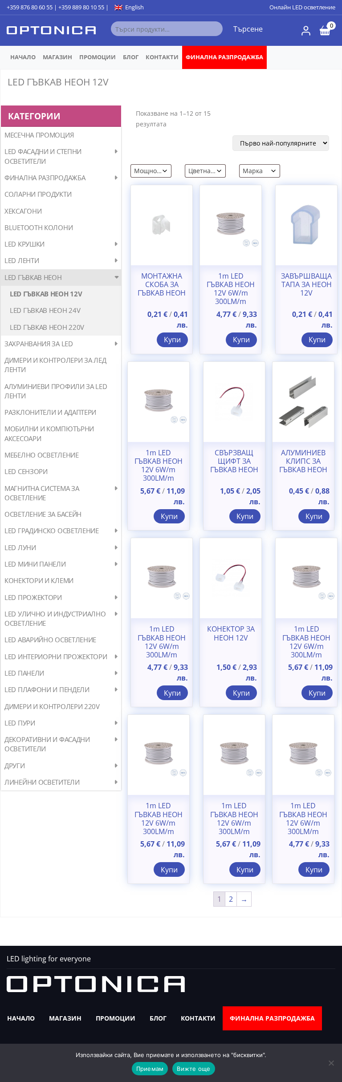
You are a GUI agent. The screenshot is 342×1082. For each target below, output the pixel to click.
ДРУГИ (14, 765)
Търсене (248, 29)
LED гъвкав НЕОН (33, 277)
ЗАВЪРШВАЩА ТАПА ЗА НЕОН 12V (306, 285)
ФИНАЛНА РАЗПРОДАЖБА (224, 57)
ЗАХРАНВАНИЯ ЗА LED (38, 343)
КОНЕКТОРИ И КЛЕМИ (38, 580)
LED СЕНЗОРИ (26, 471)
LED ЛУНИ (20, 547)
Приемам (150, 1068)
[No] (330, 1062)
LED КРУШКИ (24, 243)
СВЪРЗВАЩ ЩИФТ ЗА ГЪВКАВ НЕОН (234, 461)
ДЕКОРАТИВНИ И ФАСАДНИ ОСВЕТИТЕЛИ (47, 744)
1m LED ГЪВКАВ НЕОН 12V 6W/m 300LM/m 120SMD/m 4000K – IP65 (231, 297)
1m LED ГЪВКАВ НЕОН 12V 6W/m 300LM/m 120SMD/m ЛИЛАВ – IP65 (306, 650)
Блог (130, 57)
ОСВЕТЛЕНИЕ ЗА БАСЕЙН (42, 514)
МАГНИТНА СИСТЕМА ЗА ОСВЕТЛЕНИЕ (41, 493)
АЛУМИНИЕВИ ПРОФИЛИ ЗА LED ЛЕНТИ (55, 391)
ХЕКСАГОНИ (22, 211)
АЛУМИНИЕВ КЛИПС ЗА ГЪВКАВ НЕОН (303, 461)
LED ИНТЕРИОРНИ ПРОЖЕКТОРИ (55, 656)
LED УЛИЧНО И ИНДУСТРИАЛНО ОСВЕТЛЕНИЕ (55, 618)
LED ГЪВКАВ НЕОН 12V (46, 293)
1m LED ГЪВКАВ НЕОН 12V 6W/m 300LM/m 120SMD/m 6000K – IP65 (162, 650)
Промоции (97, 57)
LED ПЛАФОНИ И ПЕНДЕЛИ (47, 689)
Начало (23, 57)
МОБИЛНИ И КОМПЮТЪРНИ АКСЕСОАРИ (49, 433)
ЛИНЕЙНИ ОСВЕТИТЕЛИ (42, 782)
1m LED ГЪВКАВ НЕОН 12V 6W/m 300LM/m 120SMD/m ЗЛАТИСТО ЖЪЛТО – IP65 (158, 831)
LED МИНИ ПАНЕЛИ (35, 563)
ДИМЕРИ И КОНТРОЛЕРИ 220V (52, 706)
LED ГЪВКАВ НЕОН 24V (45, 310)
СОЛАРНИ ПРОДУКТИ (37, 194)
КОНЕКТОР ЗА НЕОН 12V (231, 633)
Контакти (162, 57)
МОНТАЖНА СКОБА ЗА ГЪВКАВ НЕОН (162, 285)
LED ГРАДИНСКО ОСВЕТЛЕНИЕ (51, 530)
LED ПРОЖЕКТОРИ (33, 597)
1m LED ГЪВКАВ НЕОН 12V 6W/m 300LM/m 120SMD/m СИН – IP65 (158, 474)
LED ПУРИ (19, 722)
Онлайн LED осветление (302, 7)
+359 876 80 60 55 (30, 7)
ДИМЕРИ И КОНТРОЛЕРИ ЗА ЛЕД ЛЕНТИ (55, 365)
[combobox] (150, 171)
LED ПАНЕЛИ (24, 673)
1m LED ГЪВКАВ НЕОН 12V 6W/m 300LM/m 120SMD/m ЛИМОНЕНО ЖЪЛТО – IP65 (234, 831)
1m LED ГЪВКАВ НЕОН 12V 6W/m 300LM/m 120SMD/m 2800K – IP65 (303, 827)
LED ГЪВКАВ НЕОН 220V (47, 327)
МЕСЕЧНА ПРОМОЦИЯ (38, 134)
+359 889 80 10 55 (81, 7)
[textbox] (148, 171)
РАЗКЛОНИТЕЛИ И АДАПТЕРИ (50, 412)
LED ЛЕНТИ (21, 260)
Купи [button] (172, 339)
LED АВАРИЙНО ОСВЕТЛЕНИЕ (50, 639)
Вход (306, 30)
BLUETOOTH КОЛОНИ (38, 227)
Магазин (57, 57)
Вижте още (193, 1068)
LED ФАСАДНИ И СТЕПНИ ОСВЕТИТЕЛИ (42, 156)
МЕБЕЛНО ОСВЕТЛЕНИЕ (41, 454)
